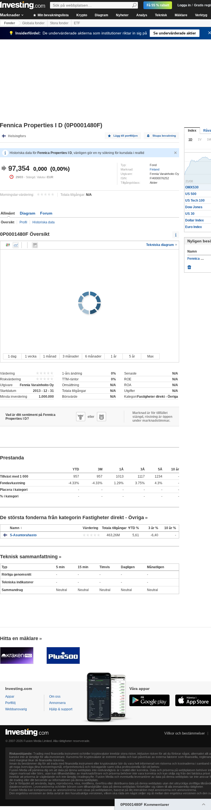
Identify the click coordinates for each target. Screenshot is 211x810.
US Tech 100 (195, 200)
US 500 (190, 194)
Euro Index (193, 227)
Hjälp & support (60, 709)
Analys (141, 15)
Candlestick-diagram (8, 245)
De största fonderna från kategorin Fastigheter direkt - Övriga (72, 517)
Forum (46, 213)
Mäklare (181, 15)
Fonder (9, 23)
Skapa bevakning (164, 135)
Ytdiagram (16, 245)
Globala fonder (33, 23)
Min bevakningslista (53, 15)
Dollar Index (194, 220)
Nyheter (122, 15)
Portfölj (10, 703)
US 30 (190, 214)
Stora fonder (59, 23)
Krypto (81, 15)
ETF (77, 23)
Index (192, 130)
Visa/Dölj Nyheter (35, 245)
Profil (23, 222)
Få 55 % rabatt (158, 5)
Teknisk (161, 15)
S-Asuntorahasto (23, 535)
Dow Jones (193, 207)
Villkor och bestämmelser (184, 733)
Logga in (184, 5)
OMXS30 (192, 187)
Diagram (101, 15)
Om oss (54, 696)
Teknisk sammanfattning (29, 556)
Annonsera (57, 703)
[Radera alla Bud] (189, 266)
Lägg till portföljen (125, 135)
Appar (9, 696)
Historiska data (43, 222)
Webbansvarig (16, 709)
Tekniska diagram (160, 245)
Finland (154, 169)
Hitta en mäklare (19, 638)
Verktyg (201, 15)
